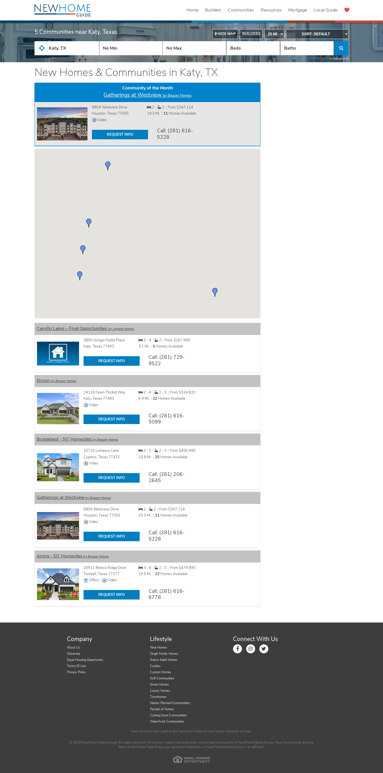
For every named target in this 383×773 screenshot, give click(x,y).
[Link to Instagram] (250, 648)
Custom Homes (160, 672)
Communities (241, 10)
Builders (213, 10)
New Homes (158, 647)
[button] (79, 275)
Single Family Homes (164, 654)
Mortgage (297, 10)
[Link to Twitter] (263, 648)
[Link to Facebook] (237, 648)
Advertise (73, 654)
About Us (73, 647)
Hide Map (226, 33)
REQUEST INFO (120, 134)
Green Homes (159, 684)
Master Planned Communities (170, 703)
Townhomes (158, 697)
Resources (271, 10)
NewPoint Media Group (196, 731)
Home (192, 10)
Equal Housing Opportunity (85, 660)
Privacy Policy (76, 672)
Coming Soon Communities (168, 715)
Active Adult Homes (163, 660)
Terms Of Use (76, 666)
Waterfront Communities (167, 721)
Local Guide (325, 10)
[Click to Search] (341, 48)
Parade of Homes (162, 709)
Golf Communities (162, 678)
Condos (155, 666)
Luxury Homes (160, 691)
